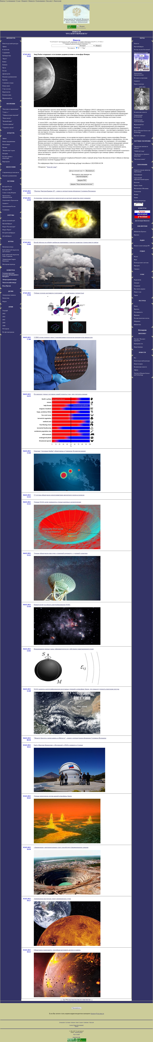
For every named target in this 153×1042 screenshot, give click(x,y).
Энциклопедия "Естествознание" (139, 120)
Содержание (10, 1)
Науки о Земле (138, 185)
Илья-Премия (6, 286)
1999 (3, 325)
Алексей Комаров (78, 1032)
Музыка (4, 147)
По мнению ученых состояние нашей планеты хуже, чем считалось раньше (60, 394)
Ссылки (81, 1022)
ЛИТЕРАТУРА (10, 38)
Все (135, 358)
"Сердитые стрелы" (8, 127)
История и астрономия (140, 78)
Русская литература (140, 200)
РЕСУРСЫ (142, 300)
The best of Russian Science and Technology (142, 374)
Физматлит (137, 127)
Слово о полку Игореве (9, 192)
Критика (4, 80)
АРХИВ (10, 307)
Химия (136, 197)
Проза (4, 68)
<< (61, 1000)
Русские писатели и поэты (141, 318)
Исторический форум (8, 232)
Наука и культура (139, 84)
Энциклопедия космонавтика (138, 116)
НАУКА (142, 38)
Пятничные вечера (7, 247)
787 (81, 1000)
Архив (77, 1022)
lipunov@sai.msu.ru (97, 1013)
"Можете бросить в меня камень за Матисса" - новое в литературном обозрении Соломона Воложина (70, 738)
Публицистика (6, 55)
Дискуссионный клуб (8, 220)
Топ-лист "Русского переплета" (139, 339)
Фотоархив (5, 329)
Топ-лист (49, 1)
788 (83, 1000)
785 (75, 1000)
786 (78, 1000)
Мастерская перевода (8, 264)
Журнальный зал (7, 98)
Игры (135, 259)
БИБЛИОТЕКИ (142, 226)
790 (89, 1000)
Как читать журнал (139, 289)
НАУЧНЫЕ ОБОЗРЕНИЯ (142, 141)
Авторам (136, 283)
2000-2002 (142, 87)
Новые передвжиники (8, 141)
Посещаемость (138, 312)
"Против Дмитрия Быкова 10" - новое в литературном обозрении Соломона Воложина (65, 191)
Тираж (136, 295)
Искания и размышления (9, 77)
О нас (18, 1)
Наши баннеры (138, 347)
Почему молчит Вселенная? (142, 49)
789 (86, 1000)
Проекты (136, 309)
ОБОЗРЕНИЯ (10, 103)
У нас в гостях (6, 89)
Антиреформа (138, 174)
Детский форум (6, 236)
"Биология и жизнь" (139, 159)
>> (92, 1000)
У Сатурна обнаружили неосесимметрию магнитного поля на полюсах (59, 495)
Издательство (6, 92)
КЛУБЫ (10, 241)
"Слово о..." (5, 112)
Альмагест (5, 203)
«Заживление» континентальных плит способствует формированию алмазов (61, 847)
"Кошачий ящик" (7, 121)
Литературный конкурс (9, 279)
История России (7, 186)
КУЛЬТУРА (10, 133)
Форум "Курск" (6, 229)
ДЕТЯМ (10, 291)
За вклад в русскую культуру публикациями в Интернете (10, 274)
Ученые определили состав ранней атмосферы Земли (53, 796)
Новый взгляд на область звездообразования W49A (52, 605)
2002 (3, 316)
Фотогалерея (6, 144)
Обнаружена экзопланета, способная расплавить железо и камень (57, 950)
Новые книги (6, 86)
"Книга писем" (6, 118)
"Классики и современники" (10, 109)
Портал (2, 1)
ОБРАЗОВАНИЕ (142, 164)
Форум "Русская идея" (8, 226)
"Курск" (4, 58)
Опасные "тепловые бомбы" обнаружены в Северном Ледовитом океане (60, 451)
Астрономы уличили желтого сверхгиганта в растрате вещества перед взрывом (62, 198)
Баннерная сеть (138, 343)
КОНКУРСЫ (11, 270)
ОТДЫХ (142, 251)
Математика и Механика (141, 188)
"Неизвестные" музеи (8, 150)
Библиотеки (137, 324)
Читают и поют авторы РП (141, 246)
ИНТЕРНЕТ (142, 333)
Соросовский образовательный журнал (141, 178)
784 (72, 1000)
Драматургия (6, 74)
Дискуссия (57, 1)
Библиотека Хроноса (140, 231)
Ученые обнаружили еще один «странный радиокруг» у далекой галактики (61, 553)
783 (69, 1000)
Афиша (4, 46)
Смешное (136, 269)
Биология (136, 182)
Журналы (136, 315)
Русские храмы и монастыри (7, 157)
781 (64, 1000)
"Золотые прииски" (8, 124)
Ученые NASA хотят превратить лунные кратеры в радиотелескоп (57, 502)
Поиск (136, 306)
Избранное (137, 321)
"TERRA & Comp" (139, 151)
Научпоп (136, 235)
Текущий (5, 310)
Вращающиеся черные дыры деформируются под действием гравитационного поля (63, 649)
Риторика (5, 153)
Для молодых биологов (142, 220)
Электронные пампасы (9, 295)
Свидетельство (74, 41)
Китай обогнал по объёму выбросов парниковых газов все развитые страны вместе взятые (66, 242)
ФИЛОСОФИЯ (10, 167)
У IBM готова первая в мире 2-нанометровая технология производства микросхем (63, 337)
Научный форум (7, 223)
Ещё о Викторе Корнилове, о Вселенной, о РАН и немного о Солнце (58, 745)
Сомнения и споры (7, 83)
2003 (3, 313)
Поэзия (4, 71)
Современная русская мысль (10, 172)
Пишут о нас (137, 292)
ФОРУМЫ (10, 215)
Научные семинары (139, 135)
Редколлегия (137, 280)
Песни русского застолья (141, 262)
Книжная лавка (6, 95)
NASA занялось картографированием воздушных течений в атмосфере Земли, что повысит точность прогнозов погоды (76, 689)
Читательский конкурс (9, 282)
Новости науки (138, 364)
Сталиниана (5, 210)
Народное (137, 265)
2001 (3, 319)
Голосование (40, 1)
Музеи (136, 256)
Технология (137, 191)
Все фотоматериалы (8, 332)
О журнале (137, 286)
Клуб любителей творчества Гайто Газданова (10, 255)
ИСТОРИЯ (10, 181)
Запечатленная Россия (8, 206)
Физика (136, 194)
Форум (4, 301)
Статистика (86, 1022)
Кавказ (4, 61)
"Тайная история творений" (10, 115)
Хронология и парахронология (7, 196)
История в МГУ (7, 189)
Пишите (24, 1)
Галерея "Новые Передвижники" (76, 1025)
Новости (32, 1)
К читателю (5, 49)
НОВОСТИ (142, 352)
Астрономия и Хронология (10, 200)
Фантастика (5, 298)
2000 (3, 322)
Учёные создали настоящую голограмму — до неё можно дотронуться (59, 293)
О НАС (142, 274)
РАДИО (142, 240)
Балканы (4, 64)
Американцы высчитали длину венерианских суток (52, 899)
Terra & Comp (51, 167)
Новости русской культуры (10, 43)
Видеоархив (6, 161)
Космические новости (140, 112)
